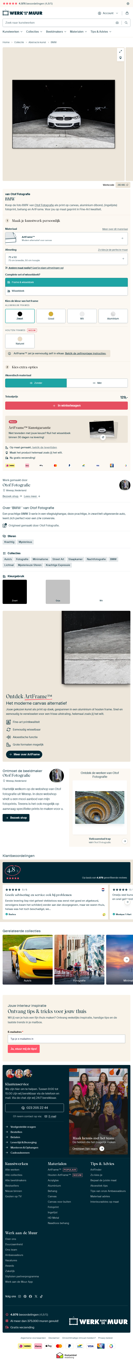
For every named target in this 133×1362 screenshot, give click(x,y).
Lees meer (31, 496)
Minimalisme (40, 559)
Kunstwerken (11, 31)
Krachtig (9, 542)
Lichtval (9, 565)
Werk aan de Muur (21, 1233)
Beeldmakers (54, 31)
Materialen (76, 31)
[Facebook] (30, 1297)
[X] (36, 1297)
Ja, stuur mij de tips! (24, 1048)
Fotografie (22, 559)
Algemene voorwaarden (33, 1337)
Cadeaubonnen (20, 1152)
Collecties (32, 31)
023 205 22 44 (37, 1108)
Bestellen (16, 1132)
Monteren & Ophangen (24, 1147)
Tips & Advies (99, 31)
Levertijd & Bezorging (24, 1142)
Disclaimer (54, 1337)
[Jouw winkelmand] (127, 13)
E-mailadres (15, 1031)
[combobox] (58, 23)
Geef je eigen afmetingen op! (36, 267)
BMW (113, 559)
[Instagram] (19, 1297)
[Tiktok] (41, 1297)
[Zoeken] (126, 22)
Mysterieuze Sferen (30, 565)
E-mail (52, 1116)
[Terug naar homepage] (22, 12)
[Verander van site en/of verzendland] (128, 4)
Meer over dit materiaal (115, 229)
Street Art (58, 559)
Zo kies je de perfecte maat (113, 249)
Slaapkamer (75, 559)
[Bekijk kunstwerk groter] (120, 51)
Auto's (8, 559)
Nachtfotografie (96, 559)
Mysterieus (25, 542)
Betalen (15, 1137)
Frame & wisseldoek (23, 282)
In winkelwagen (69, 405)
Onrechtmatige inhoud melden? (79, 1337)
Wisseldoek (18, 290)
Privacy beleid (105, 1337)
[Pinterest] (25, 1297)
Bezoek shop (11, 496)
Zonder (38, 382)
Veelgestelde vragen (23, 1127)
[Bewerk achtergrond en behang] (120, 58)
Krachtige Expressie (58, 565)
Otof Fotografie (20, 194)
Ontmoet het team (85, 1149)
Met (99, 382)
